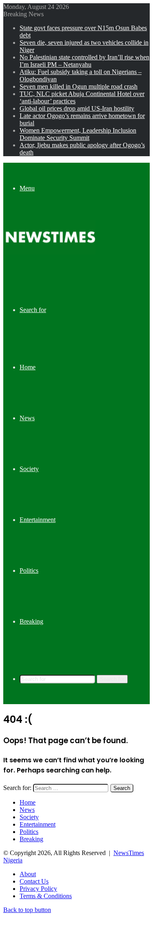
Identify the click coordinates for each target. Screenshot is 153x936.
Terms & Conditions (46, 895)
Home (27, 367)
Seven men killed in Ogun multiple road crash (78, 86)
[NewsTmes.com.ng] (49, 252)
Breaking (31, 621)
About (28, 874)
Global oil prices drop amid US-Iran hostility (77, 108)
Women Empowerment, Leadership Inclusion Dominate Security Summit (78, 134)
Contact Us (34, 881)
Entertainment (37, 519)
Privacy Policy (38, 888)
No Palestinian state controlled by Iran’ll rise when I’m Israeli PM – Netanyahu (84, 61)
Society (29, 468)
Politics (29, 570)
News (27, 418)
